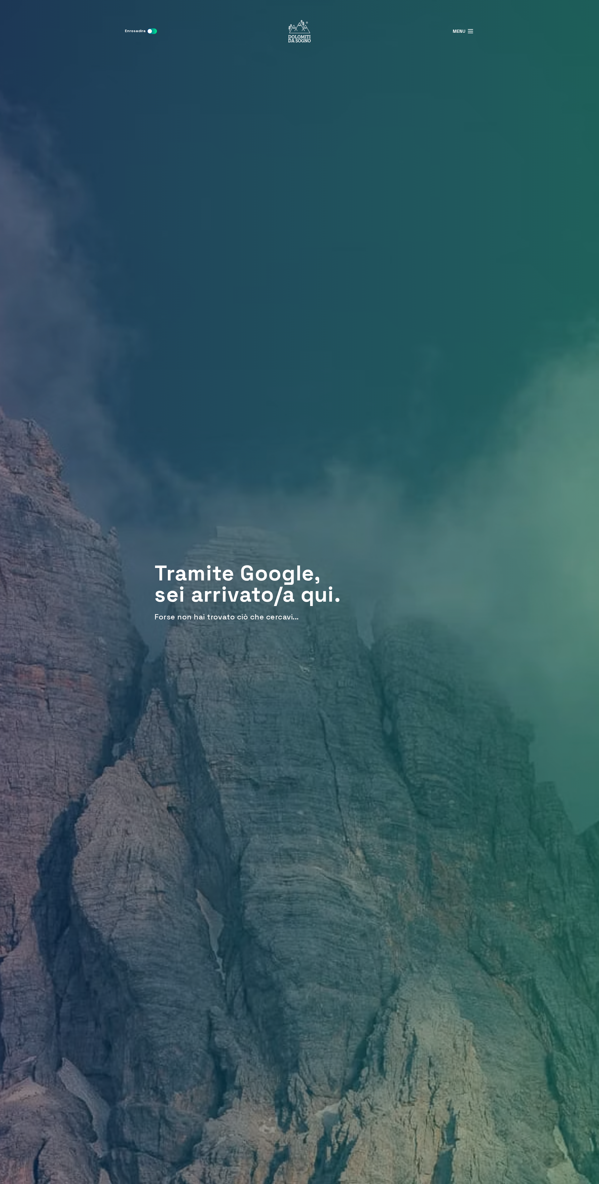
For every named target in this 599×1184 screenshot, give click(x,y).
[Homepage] (299, 31)
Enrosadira (135, 31)
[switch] (152, 31)
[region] (299, 592)
